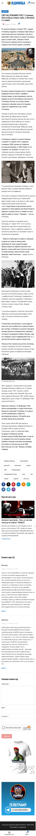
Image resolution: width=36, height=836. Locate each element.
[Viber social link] (14, 489)
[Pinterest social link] (14, 484)
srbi (31, 474)
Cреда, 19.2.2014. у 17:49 (10, 569)
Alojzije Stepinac (9, 461)
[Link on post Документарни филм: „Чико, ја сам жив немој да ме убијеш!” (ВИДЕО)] (18, 509)
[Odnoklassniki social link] (24, 484)
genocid (6, 465)
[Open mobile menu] (2, 3)
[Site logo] (16, 3)
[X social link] (8, 484)
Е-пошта (5, 716)
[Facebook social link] (4, 484)
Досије (5, 11)
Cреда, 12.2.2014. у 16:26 (10, 623)
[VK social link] (4, 489)
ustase (6, 478)
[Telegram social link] (8, 489)
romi (23, 474)
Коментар (5, 684)
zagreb (16, 478)
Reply (4, 611)
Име (4, 708)
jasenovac (18, 465)
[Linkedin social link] (18, 484)
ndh (5, 470)
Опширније (6, 539)
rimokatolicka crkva (10, 474)
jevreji (28, 465)
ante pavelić (24, 461)
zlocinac (26, 478)
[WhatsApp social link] (28, 484)
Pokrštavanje (16, 470)
